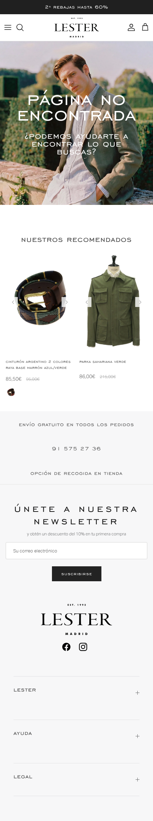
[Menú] (8, 27)
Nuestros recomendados (76, 239)
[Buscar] (23, 27)
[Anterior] (13, 302)
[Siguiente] (67, 302)
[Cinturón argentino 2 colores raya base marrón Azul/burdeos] (11, 392)
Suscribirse (76, 573)
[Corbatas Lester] (76, 27)
